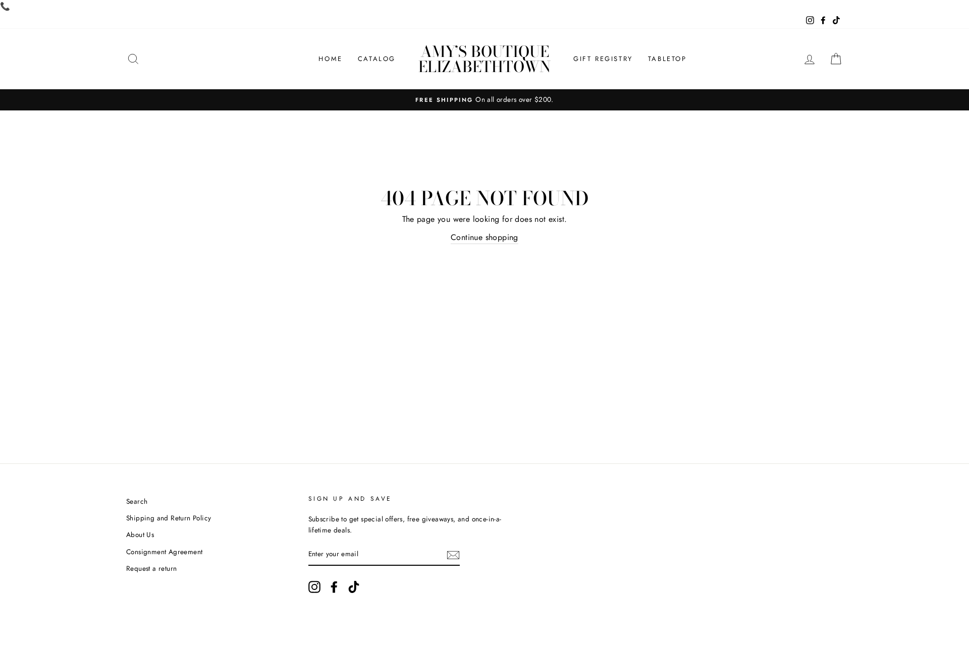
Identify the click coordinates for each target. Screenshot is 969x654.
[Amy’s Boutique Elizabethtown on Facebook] (334, 587)
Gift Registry (603, 59)
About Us (140, 534)
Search (136, 501)
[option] (484, 99)
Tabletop (667, 59)
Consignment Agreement (164, 552)
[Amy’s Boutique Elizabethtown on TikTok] (354, 587)
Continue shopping (484, 237)
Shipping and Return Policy (168, 518)
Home (330, 59)
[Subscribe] (453, 554)
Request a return (151, 568)
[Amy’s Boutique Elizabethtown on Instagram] (314, 587)
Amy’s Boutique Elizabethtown (484, 59)
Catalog (377, 59)
